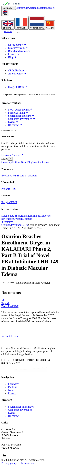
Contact (50, 7)
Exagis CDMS (16, 87)
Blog (33, 7)
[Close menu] (10, 159)
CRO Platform (16, 70)
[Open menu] (18, 32)
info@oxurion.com (11, 444)
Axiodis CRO (16, 73)
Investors (41, 7)
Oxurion (5, 224)
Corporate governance (20, 118)
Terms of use (28, 463)
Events (11, 121)
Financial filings (16, 112)
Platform (20, 7)
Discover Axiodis (10, 155)
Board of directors (17, 51)
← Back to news (10, 336)
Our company (15, 44)
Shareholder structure (19, 115)
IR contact (13, 125)
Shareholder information (21, 406)
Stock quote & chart (18, 109)
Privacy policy (9, 463)
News (28, 7)
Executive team (16, 47)
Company (7, 8)
